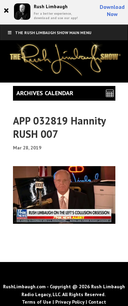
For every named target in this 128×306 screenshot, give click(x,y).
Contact (97, 302)
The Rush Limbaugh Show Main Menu (53, 32)
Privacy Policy (69, 302)
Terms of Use (36, 302)
